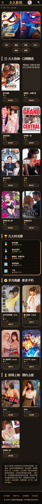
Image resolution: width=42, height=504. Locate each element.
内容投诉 (35, 496)
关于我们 (7, 496)
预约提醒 (10, 415)
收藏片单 (10, 324)
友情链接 (26, 496)
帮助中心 (16, 496)
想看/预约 (10, 100)
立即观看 (10, 34)
